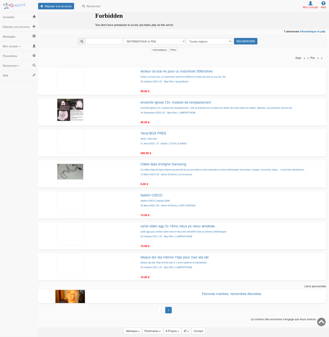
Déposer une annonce (57, 6)
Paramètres (10, 56)
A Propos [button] (171, 331)
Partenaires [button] (152, 331)
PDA (172, 49)
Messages (9, 36)
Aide (5, 75)
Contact (198, 331)
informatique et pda (312, 31)
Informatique (159, 49)
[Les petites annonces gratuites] (19, 5)
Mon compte (11, 46)
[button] (186, 331)
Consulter (8, 17)
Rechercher (93, 6)
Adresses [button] (132, 331)
